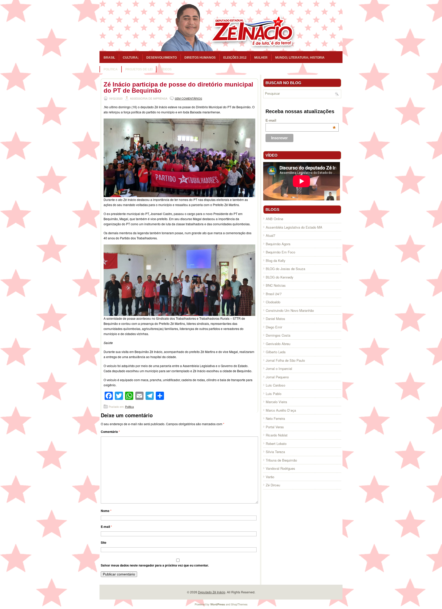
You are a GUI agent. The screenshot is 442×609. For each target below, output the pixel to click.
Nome (106, 510)
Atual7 (270, 235)
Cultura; (131, 57)
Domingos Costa (278, 335)
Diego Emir (274, 327)
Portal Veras (275, 426)
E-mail (106, 526)
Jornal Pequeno (277, 377)
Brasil (109, 57)
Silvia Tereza (275, 451)
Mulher (261, 57)
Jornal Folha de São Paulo (285, 360)
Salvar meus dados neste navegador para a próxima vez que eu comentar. (155, 565)
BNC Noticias (276, 285)
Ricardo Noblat (277, 435)
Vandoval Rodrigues (280, 468)
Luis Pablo (273, 393)
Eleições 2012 (235, 57)
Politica (111, 69)
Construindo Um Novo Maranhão (290, 310)
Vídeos (166, 69)
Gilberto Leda (275, 351)
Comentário (110, 431)
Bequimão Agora (278, 243)
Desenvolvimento (161, 57)
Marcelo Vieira (276, 401)
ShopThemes (239, 604)
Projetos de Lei (138, 69)
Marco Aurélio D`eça (281, 410)
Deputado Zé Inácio (211, 592)
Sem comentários (188, 98)
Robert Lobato (276, 443)
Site (103, 542)
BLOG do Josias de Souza (285, 268)
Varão (270, 476)
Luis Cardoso (275, 385)
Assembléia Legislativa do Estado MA (294, 227)
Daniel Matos (275, 318)
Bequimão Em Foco (280, 252)
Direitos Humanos (200, 57)
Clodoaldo (273, 302)
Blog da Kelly (275, 260)
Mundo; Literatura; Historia (300, 57)
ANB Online (274, 218)
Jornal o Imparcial (279, 368)
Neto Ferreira (275, 418)
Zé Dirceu (273, 485)
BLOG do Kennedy (279, 277)
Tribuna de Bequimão (281, 460)
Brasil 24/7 (274, 293)
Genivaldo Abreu (278, 343)
